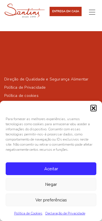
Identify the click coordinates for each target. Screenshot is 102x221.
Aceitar (51, 169)
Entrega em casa (65, 11)
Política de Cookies (28, 213)
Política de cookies (21, 95)
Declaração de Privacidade (65, 213)
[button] (93, 108)
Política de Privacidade (25, 87)
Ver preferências (51, 200)
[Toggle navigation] (94, 12)
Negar (51, 184)
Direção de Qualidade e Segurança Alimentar (46, 79)
